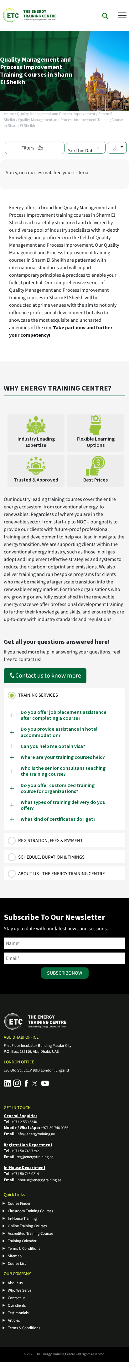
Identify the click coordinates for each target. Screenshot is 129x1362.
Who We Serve (19, 1290)
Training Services (38, 695)
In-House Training (22, 1218)
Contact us (16, 1298)
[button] (117, 148)
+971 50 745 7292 (25, 1151)
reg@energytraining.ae (35, 1157)
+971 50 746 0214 (25, 1174)
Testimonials (18, 1313)
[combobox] (86, 148)
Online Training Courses (27, 1226)
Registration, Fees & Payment (50, 840)
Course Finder (19, 1203)
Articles (14, 1320)
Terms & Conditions (24, 1248)
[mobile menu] (122, 15)
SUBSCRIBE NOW (64, 973)
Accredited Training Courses (30, 1233)
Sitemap (15, 1256)
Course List (17, 1263)
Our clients (17, 1305)
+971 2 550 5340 (24, 1122)
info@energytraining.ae (36, 1134)
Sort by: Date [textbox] (81, 150)
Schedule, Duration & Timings (51, 857)
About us (15, 1283)
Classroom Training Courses (30, 1211)
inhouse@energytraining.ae (39, 1180)
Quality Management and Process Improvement (56, 114)
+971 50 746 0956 (54, 1128)
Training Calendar (22, 1241)
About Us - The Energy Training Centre (61, 873)
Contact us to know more (48, 675)
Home (9, 114)
